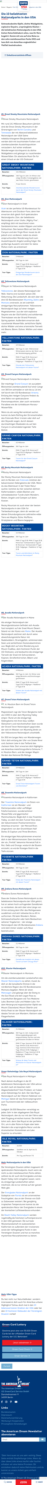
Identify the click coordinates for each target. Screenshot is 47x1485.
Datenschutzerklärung (11, 1418)
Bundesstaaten (8, 1412)
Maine (28, 631)
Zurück (6, 1366)
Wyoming (28, 300)
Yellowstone (7, 291)
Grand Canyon (21, 384)
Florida (18, 1195)
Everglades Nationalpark (16, 1192)
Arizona (34, 392)
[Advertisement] (23, 85)
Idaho (36, 300)
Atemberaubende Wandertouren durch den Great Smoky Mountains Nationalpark (28, 190)
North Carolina (24, 130)
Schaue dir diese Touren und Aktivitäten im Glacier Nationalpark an (28, 1062)
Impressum (6, 1415)
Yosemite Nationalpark (16, 802)
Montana (5, 303)
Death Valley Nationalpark (16, 1215)
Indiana (39, 925)
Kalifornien (6, 805)
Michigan (5, 1099)
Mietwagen (6, 993)
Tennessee (6, 132)
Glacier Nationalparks (11, 981)
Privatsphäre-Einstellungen (14, 1424)
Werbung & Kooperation (12, 1421)
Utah (3, 208)
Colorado (24, 480)
